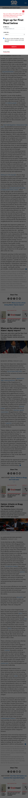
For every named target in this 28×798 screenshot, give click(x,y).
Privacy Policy (6, 51)
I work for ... (6, 32)
